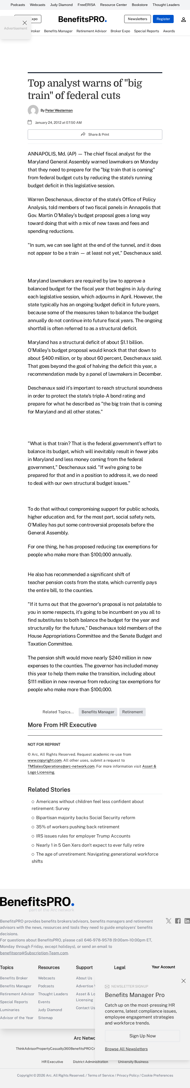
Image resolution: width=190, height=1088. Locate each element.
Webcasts (37, 5)
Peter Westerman (59, 110)
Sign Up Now (142, 1035)
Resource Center (113, 5)
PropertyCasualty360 (53, 1049)
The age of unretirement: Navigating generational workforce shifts (95, 857)
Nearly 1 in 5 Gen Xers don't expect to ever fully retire (90, 845)
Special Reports (14, 1002)
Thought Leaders (166, 5)
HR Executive (52, 1062)
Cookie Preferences (157, 1075)
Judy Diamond (61, 5)
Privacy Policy (128, 1075)
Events (44, 1002)
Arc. (49, 1075)
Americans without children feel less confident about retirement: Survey (88, 805)
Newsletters (137, 19)
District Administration (90, 1062)
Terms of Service (101, 1075)
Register (163, 19)
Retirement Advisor (17, 994)
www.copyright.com (45, 760)
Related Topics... (58, 712)
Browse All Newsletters (126, 1049)
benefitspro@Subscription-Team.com (34, 953)
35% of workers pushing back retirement (77, 826)
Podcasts (18, 5)
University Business (133, 1062)
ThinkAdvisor (26, 1049)
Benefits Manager (15, 986)
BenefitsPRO (81, 1049)
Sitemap (45, 1018)
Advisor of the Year (16, 1018)
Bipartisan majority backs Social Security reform (85, 817)
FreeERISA (86, 5)
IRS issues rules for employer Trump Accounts (83, 836)
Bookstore (140, 5)
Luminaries (10, 1010)
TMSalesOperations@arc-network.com (61, 766)
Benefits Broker (14, 978)
